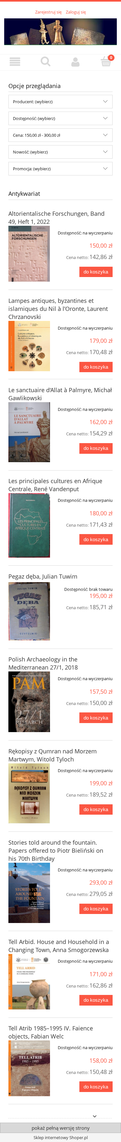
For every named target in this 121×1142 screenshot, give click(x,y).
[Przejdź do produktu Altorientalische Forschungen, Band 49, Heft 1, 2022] (29, 254)
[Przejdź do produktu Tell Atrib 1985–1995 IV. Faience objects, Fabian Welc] (29, 1068)
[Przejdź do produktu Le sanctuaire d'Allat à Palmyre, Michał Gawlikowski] (29, 432)
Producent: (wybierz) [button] (33, 101)
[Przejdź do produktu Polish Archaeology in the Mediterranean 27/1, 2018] (29, 701)
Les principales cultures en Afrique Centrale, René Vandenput (55, 485)
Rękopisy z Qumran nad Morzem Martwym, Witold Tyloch (52, 755)
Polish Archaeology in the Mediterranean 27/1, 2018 (43, 663)
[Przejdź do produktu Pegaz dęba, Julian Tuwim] (29, 611)
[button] (15, 62)
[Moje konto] (76, 62)
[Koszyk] (106, 62)
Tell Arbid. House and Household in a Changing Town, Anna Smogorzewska (58, 946)
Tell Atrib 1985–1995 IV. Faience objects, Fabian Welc (50, 1032)
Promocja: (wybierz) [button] (32, 169)
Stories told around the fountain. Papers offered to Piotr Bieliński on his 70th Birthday (55, 850)
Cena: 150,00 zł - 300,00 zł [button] (36, 135)
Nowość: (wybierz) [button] (30, 152)
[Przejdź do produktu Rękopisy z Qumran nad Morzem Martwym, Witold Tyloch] (29, 793)
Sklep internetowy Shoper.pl (61, 1137)
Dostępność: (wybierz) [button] (34, 118)
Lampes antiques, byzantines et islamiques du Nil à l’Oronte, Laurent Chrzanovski (58, 309)
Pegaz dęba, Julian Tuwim (42, 576)
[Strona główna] (60, 30)
